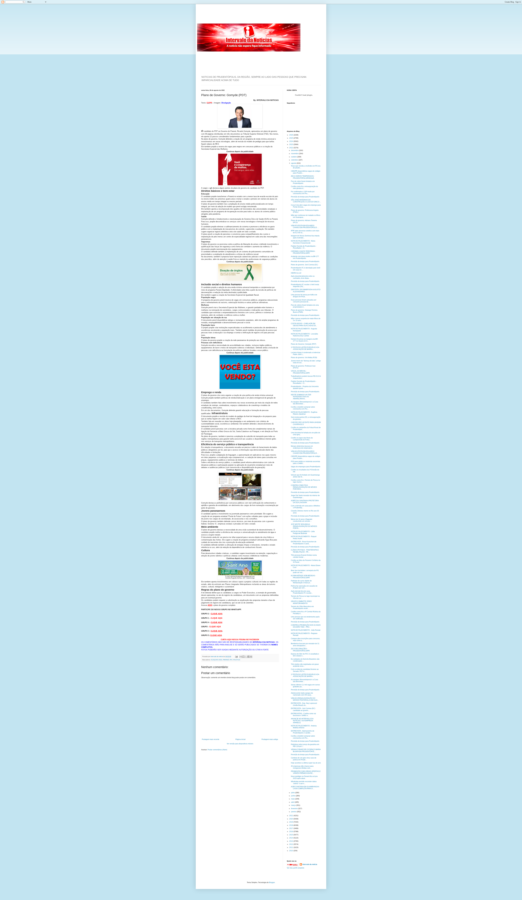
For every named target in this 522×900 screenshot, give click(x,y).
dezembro (295, 150)
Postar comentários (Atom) (217, 750)
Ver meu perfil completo (295, 868)
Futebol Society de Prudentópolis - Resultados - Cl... (303, 247)
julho (293, 793)
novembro (295, 154)
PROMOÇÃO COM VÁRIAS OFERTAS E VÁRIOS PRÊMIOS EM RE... (306, 772)
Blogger (272, 882)
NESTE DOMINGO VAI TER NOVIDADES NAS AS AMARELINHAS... (301, 397)
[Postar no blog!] (243, 656)
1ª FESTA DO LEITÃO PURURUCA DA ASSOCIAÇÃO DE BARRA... (305, 348)
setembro (295, 160)
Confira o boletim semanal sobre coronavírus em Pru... (303, 408)
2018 (291, 825)
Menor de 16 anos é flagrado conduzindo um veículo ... (301, 520)
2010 (291, 851)
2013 (291, 841)
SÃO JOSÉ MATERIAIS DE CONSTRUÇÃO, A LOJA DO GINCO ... (306, 201)
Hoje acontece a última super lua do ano (306, 763)
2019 (291, 822)
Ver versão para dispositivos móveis (240, 744)
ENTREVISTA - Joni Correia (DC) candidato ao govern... (303, 709)
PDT (231, 660)
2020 (291, 819)
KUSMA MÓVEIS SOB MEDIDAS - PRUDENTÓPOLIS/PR (303, 576)
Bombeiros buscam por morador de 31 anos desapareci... (305, 644)
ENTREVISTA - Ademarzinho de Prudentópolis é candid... (302, 732)
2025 (291, 138)
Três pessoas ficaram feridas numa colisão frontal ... (304, 556)
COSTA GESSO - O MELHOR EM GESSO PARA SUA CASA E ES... (304, 324)
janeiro (294, 812)
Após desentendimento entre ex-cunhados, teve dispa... (303, 277)
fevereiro (294, 808)
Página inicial (240, 739)
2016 (291, 831)
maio (293, 799)
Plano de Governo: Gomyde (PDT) (303, 344)
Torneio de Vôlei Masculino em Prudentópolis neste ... (302, 607)
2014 (291, 838)
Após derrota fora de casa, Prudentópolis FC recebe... (302, 592)
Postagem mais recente (210, 739)
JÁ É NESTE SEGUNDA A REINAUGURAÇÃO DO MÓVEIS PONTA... (304, 526)
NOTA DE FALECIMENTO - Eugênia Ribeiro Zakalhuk (304, 413)
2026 (291, 135)
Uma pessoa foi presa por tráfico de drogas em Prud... (304, 296)
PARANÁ (226, 660)
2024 (291, 141)
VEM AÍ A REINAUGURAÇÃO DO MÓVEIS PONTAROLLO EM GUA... (305, 699)
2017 (291, 828)
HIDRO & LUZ (296, 273)
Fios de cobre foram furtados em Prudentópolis (303, 182)
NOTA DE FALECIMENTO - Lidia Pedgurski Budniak (303, 532)
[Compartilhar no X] (246, 656)
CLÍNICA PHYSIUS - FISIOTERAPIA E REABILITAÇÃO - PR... (305, 551)
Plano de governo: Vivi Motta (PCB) (304, 357)
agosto (294, 163)
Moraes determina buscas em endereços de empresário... (302, 447)
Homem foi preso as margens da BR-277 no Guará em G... (304, 340)
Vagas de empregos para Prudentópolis (305, 467)
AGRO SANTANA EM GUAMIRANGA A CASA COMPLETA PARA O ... (305, 788)
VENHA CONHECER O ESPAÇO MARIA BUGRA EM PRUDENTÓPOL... (306, 750)
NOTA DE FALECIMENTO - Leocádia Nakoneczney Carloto (304, 335)
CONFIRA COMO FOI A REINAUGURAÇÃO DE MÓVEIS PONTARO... (304, 487)
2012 (291, 844)
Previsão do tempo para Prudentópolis (305, 197)
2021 (291, 816)
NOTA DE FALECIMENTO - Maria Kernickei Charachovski (303, 242)
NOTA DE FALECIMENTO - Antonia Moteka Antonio (304, 727)
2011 (291, 847)
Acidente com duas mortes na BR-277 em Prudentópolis (305, 257)
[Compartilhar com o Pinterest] (251, 656)
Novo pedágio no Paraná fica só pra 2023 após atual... (304, 777)
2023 (291, 144)
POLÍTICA (236, 660)
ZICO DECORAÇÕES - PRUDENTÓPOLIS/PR (300, 650)
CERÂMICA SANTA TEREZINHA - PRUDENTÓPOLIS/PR (303, 252)
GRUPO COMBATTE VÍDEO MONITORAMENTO (301, 602)
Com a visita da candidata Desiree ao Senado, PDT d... (305, 670)
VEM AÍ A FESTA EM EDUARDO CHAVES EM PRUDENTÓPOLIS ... (305, 226)
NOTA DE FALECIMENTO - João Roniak (305, 630)
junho (293, 796)
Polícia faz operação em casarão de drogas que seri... (304, 587)
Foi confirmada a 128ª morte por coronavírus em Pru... (303, 192)
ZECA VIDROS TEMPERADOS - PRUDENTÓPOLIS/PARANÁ (303, 177)
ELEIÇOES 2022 (216, 660)
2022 (291, 148)
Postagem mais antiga (270, 739)
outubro (294, 157)
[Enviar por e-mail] (240, 656)
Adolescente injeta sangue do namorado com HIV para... (302, 694)
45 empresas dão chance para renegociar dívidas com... (302, 767)
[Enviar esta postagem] (236, 656)
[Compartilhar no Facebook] (248, 656)
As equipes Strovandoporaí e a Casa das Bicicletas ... (304, 403)
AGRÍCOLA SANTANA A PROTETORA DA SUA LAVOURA (305, 501)
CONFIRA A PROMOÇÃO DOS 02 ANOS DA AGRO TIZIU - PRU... (306, 626)
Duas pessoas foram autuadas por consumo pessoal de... (303, 301)
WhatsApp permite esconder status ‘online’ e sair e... (304, 782)
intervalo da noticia (217, 656)
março (293, 805)
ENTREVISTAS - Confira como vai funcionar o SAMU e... (303, 714)
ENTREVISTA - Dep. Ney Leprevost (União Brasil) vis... (304, 704)
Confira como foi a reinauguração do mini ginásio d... (304, 187)
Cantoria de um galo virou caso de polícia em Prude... (303, 759)
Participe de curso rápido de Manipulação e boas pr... (301, 582)
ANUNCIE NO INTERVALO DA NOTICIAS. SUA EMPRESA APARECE (302, 721)
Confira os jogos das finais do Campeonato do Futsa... (302, 439)
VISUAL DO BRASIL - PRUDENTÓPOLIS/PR (300, 372)
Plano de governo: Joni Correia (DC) (304, 265)
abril (293, 802)
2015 (291, 835)
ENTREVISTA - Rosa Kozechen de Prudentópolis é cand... (303, 543)
